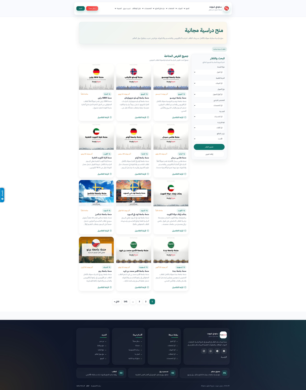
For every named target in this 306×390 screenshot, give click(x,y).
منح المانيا (101, 350)
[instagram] (204, 351)
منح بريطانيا (100, 345)
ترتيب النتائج (221, 133)
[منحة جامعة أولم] (133, 136)
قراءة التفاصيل (177, 117)
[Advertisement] (64, 370)
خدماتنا (137, 345)
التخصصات (148, 8)
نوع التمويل (221, 89)
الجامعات (171, 8)
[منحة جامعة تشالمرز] (96, 193)
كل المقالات (171, 354)
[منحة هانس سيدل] (170, 136)
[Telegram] (217, 351)
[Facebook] (224, 351)
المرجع (102, 358)
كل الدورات (172, 350)
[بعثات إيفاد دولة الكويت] (170, 193)
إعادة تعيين (209, 154)
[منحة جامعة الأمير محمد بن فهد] (133, 250)
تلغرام (80, 8)
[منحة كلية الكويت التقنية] (96, 136)
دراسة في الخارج (160, 8)
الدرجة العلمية (220, 78)
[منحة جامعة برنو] (96, 250)
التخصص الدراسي (219, 100)
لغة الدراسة (221, 122)
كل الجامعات (171, 345)
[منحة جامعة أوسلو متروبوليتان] (133, 77)
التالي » (116, 301)
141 (125, 301)
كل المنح (172, 341)
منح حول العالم (99, 354)
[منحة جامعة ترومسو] (170, 77)
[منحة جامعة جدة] (170, 250)
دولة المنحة (221, 67)
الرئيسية (224, 357)
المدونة (119, 8)
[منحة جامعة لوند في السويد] (133, 193)
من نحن (101, 341)
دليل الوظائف (136, 8)
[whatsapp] (210, 351)
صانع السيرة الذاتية (134, 358)
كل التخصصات (171, 358)
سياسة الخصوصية (134, 350)
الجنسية (222, 111)
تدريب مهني (127, 8)
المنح (187, 8)
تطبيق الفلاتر (209, 147)
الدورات (180, 8)
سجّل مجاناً (92, 8)
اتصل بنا (137, 354)
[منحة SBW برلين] (96, 77)
